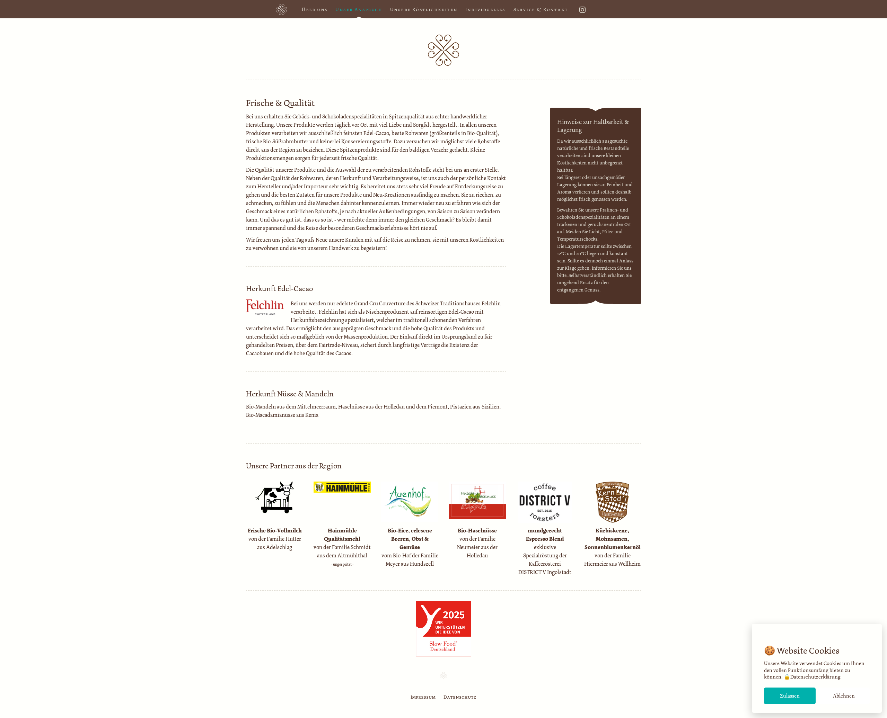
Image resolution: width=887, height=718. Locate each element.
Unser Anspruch (358, 9)
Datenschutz (460, 697)
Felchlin (491, 303)
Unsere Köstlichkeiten (423, 9)
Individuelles (485, 9)
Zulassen (790, 695)
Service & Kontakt (540, 9)
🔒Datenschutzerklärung (812, 676)
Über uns (314, 9)
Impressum (423, 697)
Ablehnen (844, 695)
